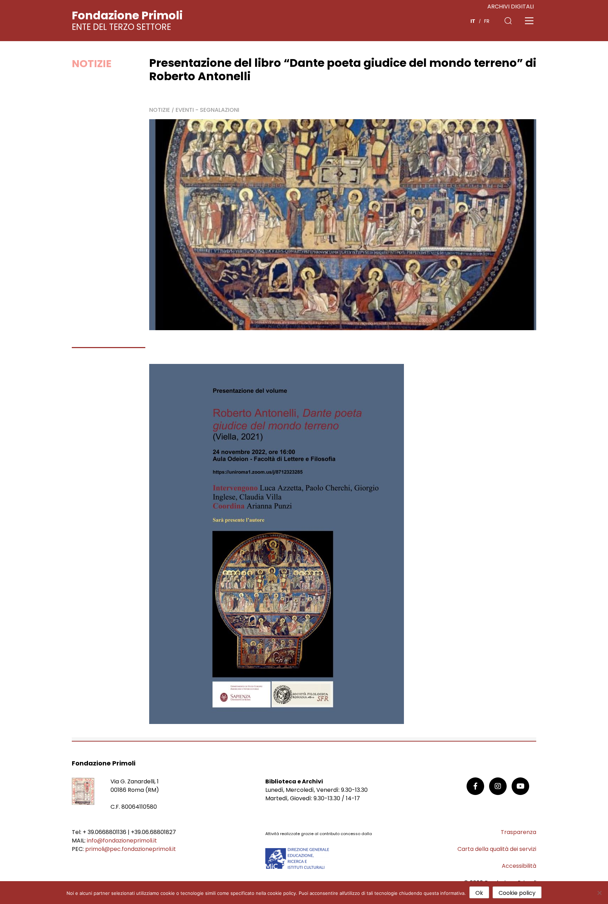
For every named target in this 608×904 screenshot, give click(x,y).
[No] (599, 892)
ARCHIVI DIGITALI (510, 6)
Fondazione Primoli (127, 15)
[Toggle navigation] (529, 21)
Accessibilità (519, 866)
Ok (479, 893)
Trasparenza (518, 832)
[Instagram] (498, 786)
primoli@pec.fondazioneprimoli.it (130, 849)
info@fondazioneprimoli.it (122, 840)
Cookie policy (517, 893)
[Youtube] (520, 786)
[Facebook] (475, 786)
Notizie (92, 64)
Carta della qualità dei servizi (496, 849)
